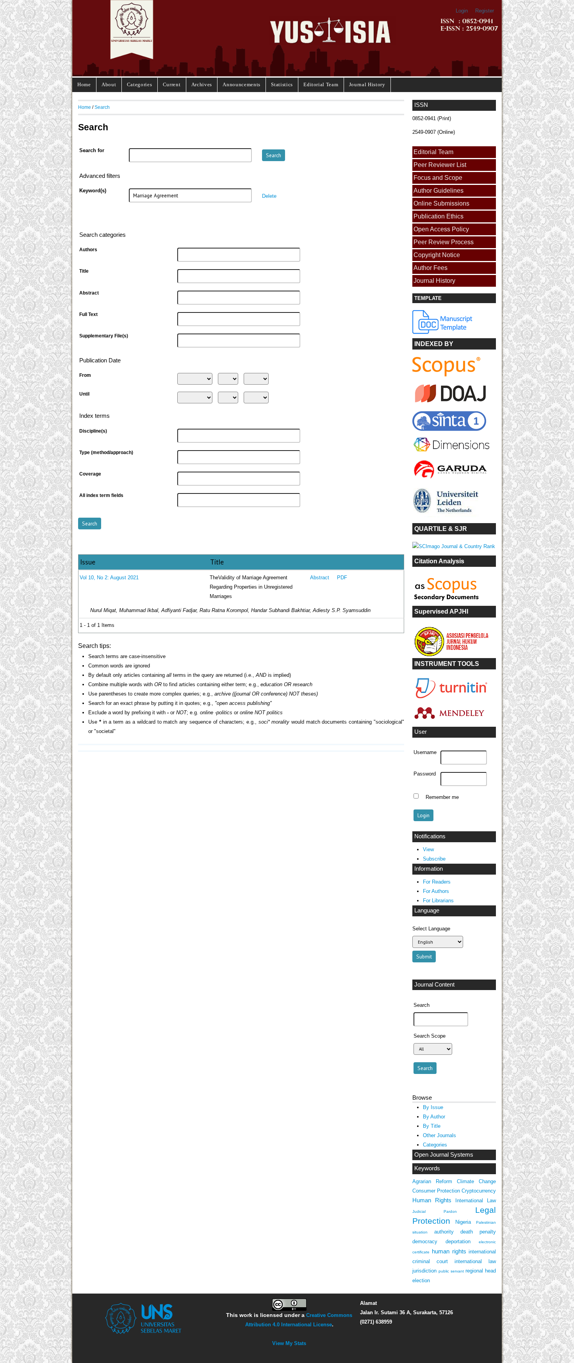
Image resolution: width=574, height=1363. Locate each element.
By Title (431, 1126)
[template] (442, 332)
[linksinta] (451, 404)
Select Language (431, 929)
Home (84, 84)
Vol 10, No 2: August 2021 (109, 577)
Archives (201, 84)
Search (102, 107)
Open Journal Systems (443, 1155)
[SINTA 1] (451, 453)
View (428, 849)
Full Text (88, 314)
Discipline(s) (93, 431)
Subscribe (434, 859)
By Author (434, 1117)
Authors (88, 249)
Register (484, 11)
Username (425, 752)
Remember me (442, 797)
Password (425, 774)
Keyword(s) (92, 190)
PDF (342, 577)
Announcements (241, 84)
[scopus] (446, 375)
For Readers (437, 882)
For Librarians (438, 900)
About (109, 84)
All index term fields (101, 495)
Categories (139, 84)
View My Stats (289, 1343)
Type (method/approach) (106, 452)
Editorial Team (320, 84)
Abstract (89, 293)
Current (172, 84)
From (85, 375)
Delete (269, 196)
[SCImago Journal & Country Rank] (453, 546)
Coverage (90, 474)
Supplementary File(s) (103, 336)
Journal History (367, 84)
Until (84, 394)
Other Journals (439, 1135)
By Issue (433, 1107)
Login (462, 11)
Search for (91, 150)
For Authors (436, 891)
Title (84, 271)
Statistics (282, 84)
